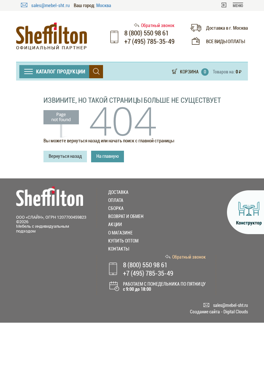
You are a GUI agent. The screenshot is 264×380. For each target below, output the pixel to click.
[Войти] (224, 4)
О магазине (120, 232)
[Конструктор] (245, 212)
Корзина (189, 71)
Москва (103, 5)
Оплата (115, 200)
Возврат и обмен (126, 216)
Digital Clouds (235, 311)
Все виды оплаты (225, 41)
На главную (107, 156)
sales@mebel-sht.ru (51, 5)
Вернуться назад (65, 156)
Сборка (116, 208)
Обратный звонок (157, 25)
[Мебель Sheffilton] (51, 36)
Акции (115, 224)
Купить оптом (123, 240)
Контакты (118, 249)
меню (238, 6)
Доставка (118, 192)
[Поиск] (96, 71)
